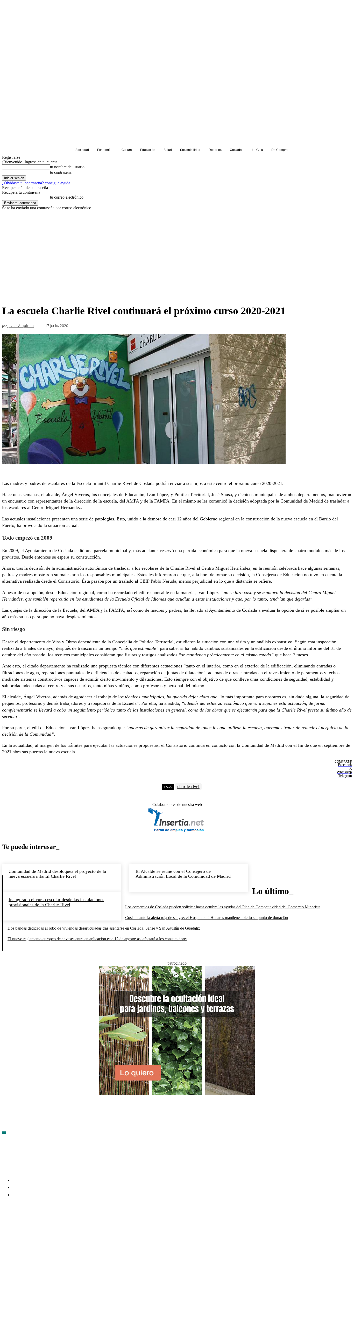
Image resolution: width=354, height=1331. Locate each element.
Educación (12, 220)
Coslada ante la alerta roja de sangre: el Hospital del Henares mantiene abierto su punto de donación (206, 917)
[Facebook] (6, 1225)
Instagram (46, 1225)
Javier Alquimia (21, 326)
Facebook (18, 1225)
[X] (62, 1225)
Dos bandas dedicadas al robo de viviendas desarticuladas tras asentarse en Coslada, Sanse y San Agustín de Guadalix (104, 928)
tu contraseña (61, 172)
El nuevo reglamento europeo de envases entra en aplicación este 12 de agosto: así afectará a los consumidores (97, 939)
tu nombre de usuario (67, 167)
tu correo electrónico (66, 197)
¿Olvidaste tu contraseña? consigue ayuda (36, 183)
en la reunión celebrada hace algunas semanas (296, 568)
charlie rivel (188, 786)
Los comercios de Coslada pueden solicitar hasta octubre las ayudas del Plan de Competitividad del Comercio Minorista (222, 907)
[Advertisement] (144, 263)
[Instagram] (34, 1225)
